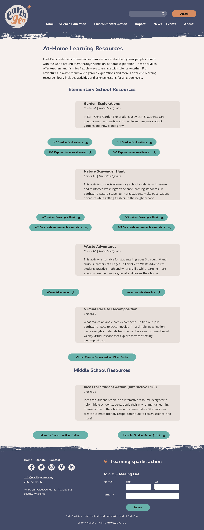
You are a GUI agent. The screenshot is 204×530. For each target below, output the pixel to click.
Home (49, 24)
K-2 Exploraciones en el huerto (67, 152)
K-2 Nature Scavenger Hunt (58, 217)
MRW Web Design (116, 523)
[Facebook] (31, 467)
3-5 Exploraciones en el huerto (131, 152)
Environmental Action (110, 24)
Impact (140, 24)
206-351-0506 (33, 482)
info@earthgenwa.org (38, 477)
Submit (138, 507)
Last (156, 481)
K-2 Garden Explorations (68, 142)
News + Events (165, 24)
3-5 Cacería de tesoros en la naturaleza (141, 227)
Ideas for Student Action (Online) (60, 435)
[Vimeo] (61, 467)
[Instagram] (51, 467)
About (188, 24)
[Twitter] (41, 467)
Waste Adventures (58, 292)
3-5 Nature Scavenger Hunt (141, 217)
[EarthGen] (18, 16)
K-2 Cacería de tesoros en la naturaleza (58, 227)
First (128, 481)
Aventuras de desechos (141, 292)
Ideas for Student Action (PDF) (141, 435)
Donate (184, 14)
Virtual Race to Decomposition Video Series (102, 357)
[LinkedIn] (71, 467)
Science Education (72, 24)
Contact (54, 460)
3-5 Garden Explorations (132, 142)
